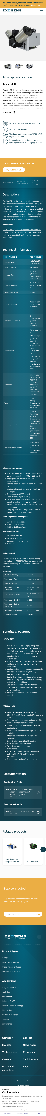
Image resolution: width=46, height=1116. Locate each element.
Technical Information (22, 182)
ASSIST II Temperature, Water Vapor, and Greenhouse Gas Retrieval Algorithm (22, 792)
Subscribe (36, 914)
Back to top (39, 937)
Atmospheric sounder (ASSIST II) (23, 811)
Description (8, 182)
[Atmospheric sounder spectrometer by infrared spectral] (8, 66)
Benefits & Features (35, 182)
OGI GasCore (32, 862)
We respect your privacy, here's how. (12, 1106)
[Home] (12, 10)
